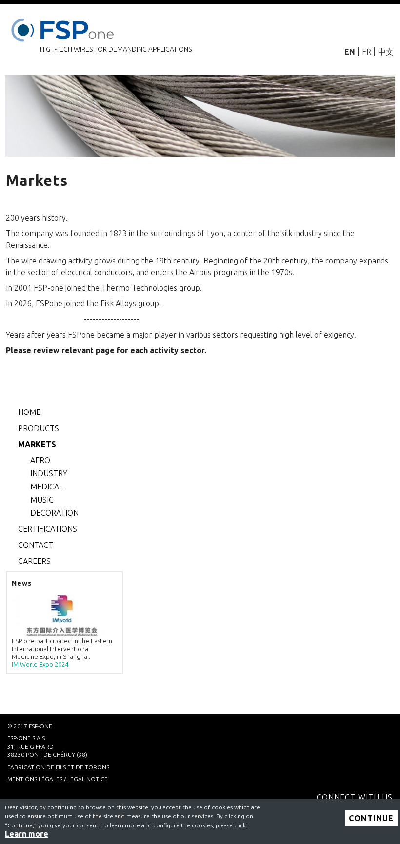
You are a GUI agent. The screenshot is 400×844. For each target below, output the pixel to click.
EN (349, 51)
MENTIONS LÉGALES (34, 779)
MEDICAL (46, 486)
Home (29, 412)
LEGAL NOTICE (87, 779)
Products (38, 428)
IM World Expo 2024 (40, 664)
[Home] (64, 28)
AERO (40, 460)
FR (366, 51)
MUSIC (42, 499)
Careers (34, 561)
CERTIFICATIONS (47, 529)
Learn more (26, 834)
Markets (37, 444)
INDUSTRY (48, 473)
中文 (386, 51)
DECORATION (54, 512)
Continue (371, 818)
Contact (35, 545)
